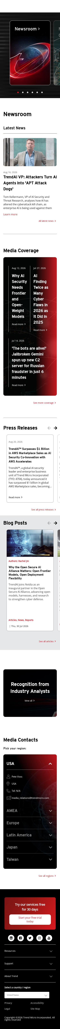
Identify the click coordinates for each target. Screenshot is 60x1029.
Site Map (35, 1009)
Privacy (8, 1003)
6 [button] (42, 92)
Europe (13, 822)
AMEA (12, 810)
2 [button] (22, 92)
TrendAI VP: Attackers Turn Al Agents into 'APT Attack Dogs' (30, 183)
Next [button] (55, 428)
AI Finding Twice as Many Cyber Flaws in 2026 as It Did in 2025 (40, 299)
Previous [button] (49, 428)
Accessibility (37, 1003)
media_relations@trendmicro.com (30, 797)
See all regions (46, 875)
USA (10, 763)
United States (13, 995)
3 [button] (27, 92)
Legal (7, 1009)
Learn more (10, 214)
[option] (30, 53)
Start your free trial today (30, 919)
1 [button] (18, 92)
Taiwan (13, 859)
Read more (17, 324)
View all (28, 700)
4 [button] (32, 92)
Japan (12, 847)
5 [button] (37, 92)
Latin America (19, 835)
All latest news (46, 220)
